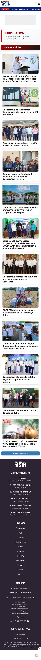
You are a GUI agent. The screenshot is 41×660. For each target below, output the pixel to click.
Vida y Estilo (20, 561)
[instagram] (18, 621)
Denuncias (20, 583)
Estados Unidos (20, 542)
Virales (20, 574)
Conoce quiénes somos (20, 629)
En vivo (5, 9)
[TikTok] (25, 621)
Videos (20, 570)
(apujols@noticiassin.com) (19, 609)
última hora (20, 528)
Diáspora (20, 538)
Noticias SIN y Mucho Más (20, 499)
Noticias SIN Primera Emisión (20, 492)
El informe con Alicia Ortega (19, 9)
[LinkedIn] (28, 621)
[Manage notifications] (36, 655)
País (20, 533)
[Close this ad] (39, 648)
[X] (11, 621)
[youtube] (21, 621)
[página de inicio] (6, 3)
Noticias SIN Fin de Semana (20, 512)
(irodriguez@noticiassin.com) (20, 613)
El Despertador (35, 9)
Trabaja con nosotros (20, 638)
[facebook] (15, 621)
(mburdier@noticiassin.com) (20, 604)
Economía (20, 556)
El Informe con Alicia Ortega (20, 485)
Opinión (20, 551)
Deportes (20, 565)
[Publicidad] (20, 655)
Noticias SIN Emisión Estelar (20, 505)
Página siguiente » (20, 453)
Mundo (20, 547)
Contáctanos (20, 634)
